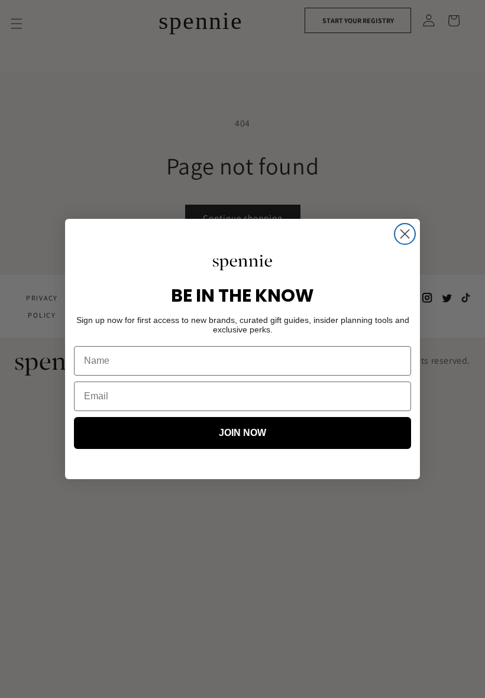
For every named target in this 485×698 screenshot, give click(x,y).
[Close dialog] (405, 234)
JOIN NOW (242, 433)
